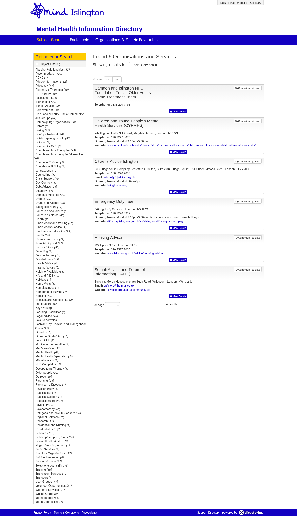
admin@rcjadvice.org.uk (119, 177)
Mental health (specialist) (55, 356)
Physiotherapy (47, 388)
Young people (47, 498)
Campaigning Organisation (56, 122)
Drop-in (43, 199)
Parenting (45, 380)
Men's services (48, 348)
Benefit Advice (48, 106)
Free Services (47, 247)
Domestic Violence (50, 195)
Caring (43, 130)
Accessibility (89, 512)
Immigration (46, 304)
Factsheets (79, 39)
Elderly (43, 219)
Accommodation (49, 73)
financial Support (49, 243)
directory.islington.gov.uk (146, 221)
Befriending (46, 102)
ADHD (42, 77)
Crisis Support (48, 178)
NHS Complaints (48, 364)
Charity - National (50, 134)
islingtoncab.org (117, 185)
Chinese (43, 142)
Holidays (43, 279)
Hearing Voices (47, 267)
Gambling (44, 251)
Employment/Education (53, 231)
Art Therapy (46, 94)
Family (43, 235)
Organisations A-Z (111, 39)
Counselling (46, 174)
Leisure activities (48, 320)
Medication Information (52, 344)
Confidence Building (50, 166)
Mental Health (47, 352)
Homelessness (48, 287)
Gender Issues (48, 255)
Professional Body (50, 401)
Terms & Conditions (66, 512)
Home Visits (45, 283)
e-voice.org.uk (128, 289)
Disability (44, 190)
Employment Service (51, 227)
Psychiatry (44, 405)
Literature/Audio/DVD (52, 336)
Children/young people (53, 138)
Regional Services (50, 417)
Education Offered (50, 215)
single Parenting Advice (53, 445)
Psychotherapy (48, 409)
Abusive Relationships (53, 69)
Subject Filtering (50, 64)
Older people (47, 372)
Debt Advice (46, 186)
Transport (44, 477)
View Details (179, 111)
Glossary (255, 3)
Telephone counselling (52, 465)
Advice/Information (51, 81)
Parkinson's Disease (51, 384)
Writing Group (47, 494)
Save (257, 88)
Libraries (43, 332)
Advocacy (45, 85)
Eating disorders (49, 207)
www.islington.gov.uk (135, 253)
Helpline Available (50, 271)
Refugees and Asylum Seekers (58, 413)
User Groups (47, 481)
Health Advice (47, 263)
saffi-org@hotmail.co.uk (119, 285)
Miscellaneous (47, 360)
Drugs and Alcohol (50, 203)
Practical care (46, 393)
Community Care (49, 146)
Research (45, 421)
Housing (44, 296)
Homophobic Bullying (51, 292)
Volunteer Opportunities (54, 485)
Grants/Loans (47, 259)
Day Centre (46, 182)
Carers (43, 126)
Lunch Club (45, 340)
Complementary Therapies (56, 150)
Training (44, 469)
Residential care (48, 429)
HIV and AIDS (47, 275)
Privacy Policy (42, 512)
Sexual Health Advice (52, 441)
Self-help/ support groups (55, 437)
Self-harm (45, 433)
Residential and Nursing (53, 425)
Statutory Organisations (54, 453)
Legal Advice (47, 316)
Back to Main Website (233, 3)
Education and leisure (52, 211)
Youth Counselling (49, 502)
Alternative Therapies (52, 89)
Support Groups (49, 461)
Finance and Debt (50, 239)
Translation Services (51, 473)
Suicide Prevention (50, 457)
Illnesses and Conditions (54, 300)
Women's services (50, 490)
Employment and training (55, 223)
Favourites (148, 39)
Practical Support (49, 397)
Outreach (44, 376)
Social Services (47, 449)
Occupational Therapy (52, 368)
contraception (46, 170)
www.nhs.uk (181, 145)
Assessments (46, 98)
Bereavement (47, 110)
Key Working (46, 308)
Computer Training (50, 162)
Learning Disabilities (51, 312)
